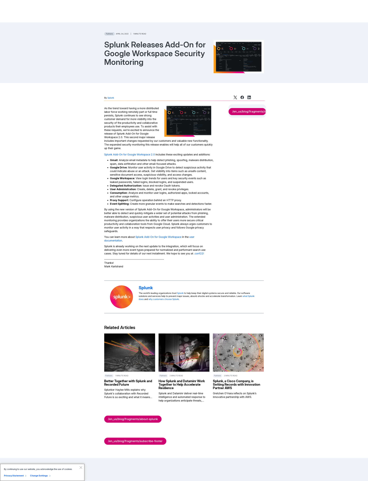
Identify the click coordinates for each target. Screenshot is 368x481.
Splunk (110, 97)
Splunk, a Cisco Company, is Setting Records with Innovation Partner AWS (236, 384)
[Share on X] (235, 97)
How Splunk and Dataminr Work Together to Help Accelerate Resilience (182, 384)
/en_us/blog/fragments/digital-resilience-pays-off (249, 111)
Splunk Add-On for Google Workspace (158, 236)
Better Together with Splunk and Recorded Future (128, 382)
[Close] (80, 467)
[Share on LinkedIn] (249, 97)
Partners (109, 34)
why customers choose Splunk (163, 299)
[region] (42, 472)
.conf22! (199, 253)
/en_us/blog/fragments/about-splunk (133, 419)
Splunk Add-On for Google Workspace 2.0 (129, 154)
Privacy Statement (14, 475)
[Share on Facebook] (242, 97)
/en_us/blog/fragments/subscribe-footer (135, 441)
